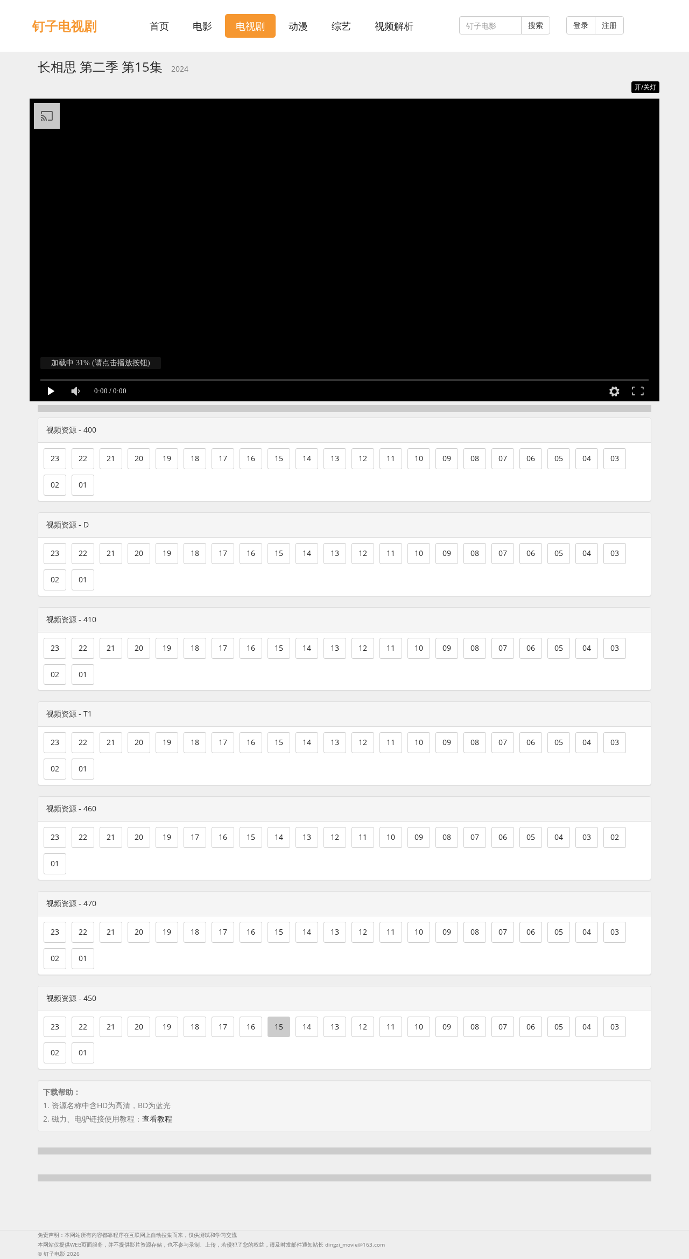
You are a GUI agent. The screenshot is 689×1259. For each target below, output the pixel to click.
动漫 (298, 25)
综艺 (341, 25)
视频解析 (394, 25)
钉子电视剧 (64, 25)
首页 (159, 25)
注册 (609, 25)
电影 (202, 25)
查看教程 (157, 1119)
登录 (580, 25)
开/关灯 (645, 87)
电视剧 (250, 25)
